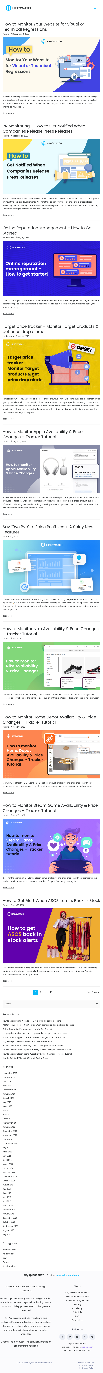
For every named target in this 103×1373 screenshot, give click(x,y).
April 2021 (7, 1201)
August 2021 (8, 1185)
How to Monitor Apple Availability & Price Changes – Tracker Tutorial (43, 434)
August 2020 (8, 1230)
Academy (77, 1308)
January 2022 (9, 1172)
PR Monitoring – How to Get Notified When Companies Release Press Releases (44, 128)
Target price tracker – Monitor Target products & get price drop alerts (51, 329)
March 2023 (8, 1119)
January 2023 (9, 1127)
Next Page (93, 992)
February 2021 (9, 1209)
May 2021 (7, 1197)
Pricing (77, 1304)
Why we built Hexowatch (77, 1292)
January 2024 (9, 1094)
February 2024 (9, 1090)
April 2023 (7, 1114)
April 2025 (7, 1086)
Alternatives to (9, 1249)
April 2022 (7, 1160)
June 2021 (7, 1193)
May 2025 (7, 1081)
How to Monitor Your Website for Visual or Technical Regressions (43, 26)
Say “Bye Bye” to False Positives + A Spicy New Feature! (48, 529)
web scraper (87, 1347)
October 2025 (9, 1077)
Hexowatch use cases (77, 1296)
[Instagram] (92, 1337)
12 (51, 992)
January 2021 (8, 1214)
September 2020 (10, 1226)
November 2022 (10, 1135)
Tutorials (6, 34)
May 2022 (7, 1156)
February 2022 (9, 1168)
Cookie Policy (88, 1368)
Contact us (77, 1320)
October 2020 (9, 1222)
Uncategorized (9, 1266)
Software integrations (77, 1300)
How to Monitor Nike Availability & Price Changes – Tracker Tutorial (51, 631)
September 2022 (10, 1143)
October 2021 (9, 1181)
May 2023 (7, 1110)
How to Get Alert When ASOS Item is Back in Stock (51, 900)
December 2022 (10, 1131)
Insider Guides (9, 238)
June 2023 (7, 1106)
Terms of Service (86, 1362)
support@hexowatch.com (67, 1275)
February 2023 (9, 1123)
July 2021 (7, 1189)
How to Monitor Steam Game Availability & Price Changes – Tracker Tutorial (50, 807)
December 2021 (10, 1176)
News (5, 536)
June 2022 (7, 1152)
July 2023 (7, 1102)
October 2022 (9, 1139)
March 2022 (8, 1164)
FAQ (77, 1316)
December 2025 (10, 1073)
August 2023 (8, 1098)
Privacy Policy (88, 1365)
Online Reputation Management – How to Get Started (48, 230)
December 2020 (10, 1218)
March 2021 (8, 1205)
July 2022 (7, 1147)
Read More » (8, 113)
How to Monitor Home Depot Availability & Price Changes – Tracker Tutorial (49, 719)
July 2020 (7, 1234)
